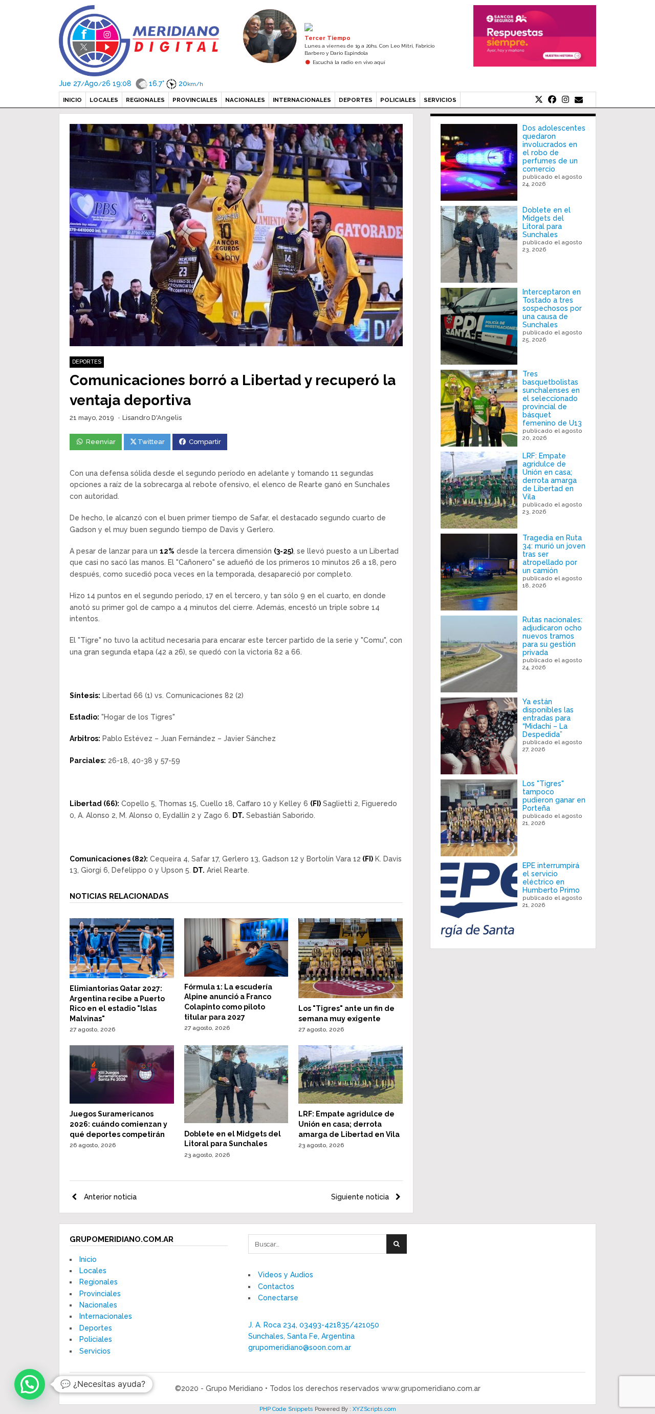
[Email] (578, 100)
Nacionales (245, 99)
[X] (538, 100)
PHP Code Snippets (286, 1409)
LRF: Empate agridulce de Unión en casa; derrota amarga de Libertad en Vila (349, 1124)
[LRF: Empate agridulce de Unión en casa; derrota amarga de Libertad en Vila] (350, 1101)
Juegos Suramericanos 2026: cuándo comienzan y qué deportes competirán (118, 1124)
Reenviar (101, 442)
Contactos (276, 1286)
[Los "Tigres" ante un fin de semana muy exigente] (350, 995)
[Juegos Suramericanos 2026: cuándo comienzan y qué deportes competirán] (122, 1101)
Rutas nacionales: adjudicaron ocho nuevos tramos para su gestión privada (552, 636)
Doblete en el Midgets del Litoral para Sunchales (546, 222)
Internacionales (302, 99)
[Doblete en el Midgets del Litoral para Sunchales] (236, 1120)
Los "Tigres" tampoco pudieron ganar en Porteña (553, 795)
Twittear (151, 442)
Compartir (205, 442)
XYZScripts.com (374, 1409)
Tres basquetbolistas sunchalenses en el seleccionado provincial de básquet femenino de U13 (552, 398)
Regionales (145, 99)
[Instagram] (565, 100)
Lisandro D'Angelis (152, 417)
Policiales (398, 99)
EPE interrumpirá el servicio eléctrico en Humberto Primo (551, 877)
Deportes (356, 99)
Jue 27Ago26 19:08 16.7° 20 (131, 83)
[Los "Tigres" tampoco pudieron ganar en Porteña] (479, 817)
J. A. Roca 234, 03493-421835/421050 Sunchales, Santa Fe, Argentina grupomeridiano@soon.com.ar (313, 1336)
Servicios (440, 99)
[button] (29, 1384)
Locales (104, 99)
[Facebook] (552, 100)
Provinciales (194, 99)
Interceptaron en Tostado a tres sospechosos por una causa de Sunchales (552, 308)
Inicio (72, 99)
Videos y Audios (285, 1275)
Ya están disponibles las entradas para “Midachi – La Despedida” (548, 718)
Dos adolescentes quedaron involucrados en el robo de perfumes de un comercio (553, 148)
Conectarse (278, 1298)
